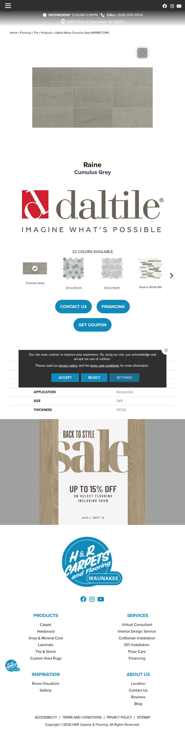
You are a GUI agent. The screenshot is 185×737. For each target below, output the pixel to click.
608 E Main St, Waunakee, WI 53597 (95, 21)
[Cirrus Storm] (73, 268)
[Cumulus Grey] (35, 268)
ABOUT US (138, 674)
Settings (124, 377)
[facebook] (164, 5)
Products (47, 33)
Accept (65, 377)
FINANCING (113, 306)
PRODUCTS (45, 615)
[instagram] (171, 5)
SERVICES (137, 615)
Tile (35, 33)
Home (13, 33)
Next (171, 268)
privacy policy (68, 365)
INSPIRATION (46, 674)
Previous (13, 268)
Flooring (25, 33)
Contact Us (73, 306)
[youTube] (178, 5)
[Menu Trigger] (7, 5)
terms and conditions (104, 365)
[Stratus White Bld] (150, 268)
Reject (94, 377)
